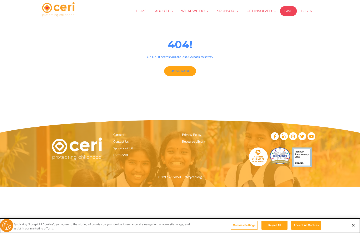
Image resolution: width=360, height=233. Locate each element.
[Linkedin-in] (284, 136)
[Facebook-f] (275, 136)
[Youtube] (311, 136)
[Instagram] (293, 136)
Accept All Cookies (306, 225)
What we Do (193, 11)
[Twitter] (302, 136)
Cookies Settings (244, 225)
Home (141, 11)
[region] (180, 225)
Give (288, 11)
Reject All (274, 225)
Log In (306, 11)
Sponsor (225, 11)
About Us (164, 11)
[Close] (353, 225)
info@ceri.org (193, 177)
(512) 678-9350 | (171, 177)
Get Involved (259, 11)
